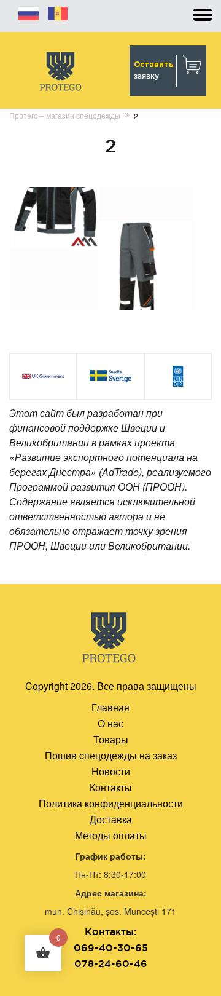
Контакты (111, 787)
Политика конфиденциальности (111, 803)
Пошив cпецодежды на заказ (111, 755)
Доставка (111, 819)
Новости (110, 771)
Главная (110, 707)
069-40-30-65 (111, 947)
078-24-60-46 (110, 963)
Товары (110, 739)
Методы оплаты (111, 835)
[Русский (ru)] (28, 12)
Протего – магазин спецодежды (64, 115)
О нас (110, 723)
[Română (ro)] (58, 12)
